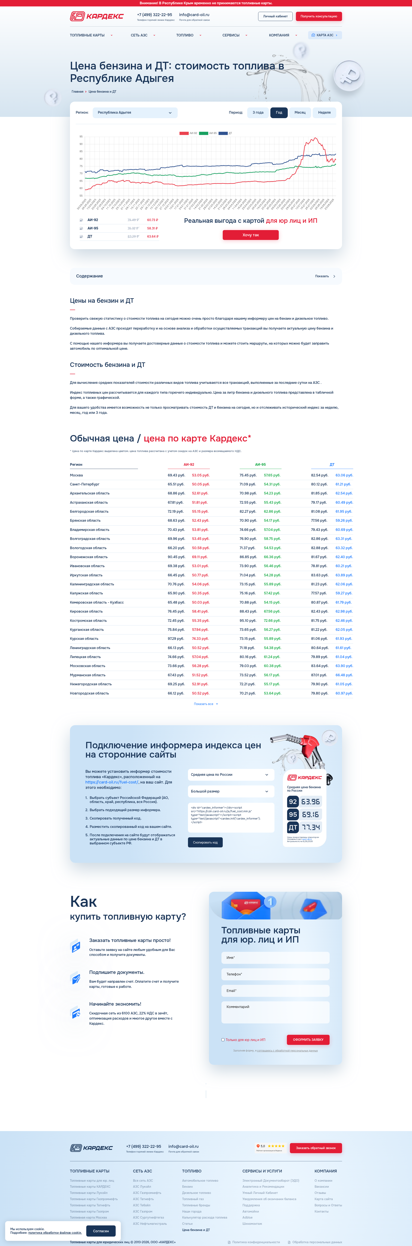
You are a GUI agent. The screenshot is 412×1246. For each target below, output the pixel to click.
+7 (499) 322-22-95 (154, 15)
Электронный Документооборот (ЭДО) (270, 1181)
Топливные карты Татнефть (90, 1205)
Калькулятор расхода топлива (204, 1217)
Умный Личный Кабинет (260, 1193)
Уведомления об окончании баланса (269, 1199)
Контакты (322, 1211)
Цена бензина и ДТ (196, 1230)
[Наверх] (394, 1228)
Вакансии (322, 1187)
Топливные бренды (196, 1205)
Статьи (187, 1224)
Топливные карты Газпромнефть (94, 1199)
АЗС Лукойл (142, 1187)
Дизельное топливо (196, 1193)
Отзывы (320, 1193)
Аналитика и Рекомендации (263, 1187)
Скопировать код (205, 842)
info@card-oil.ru (194, 15)
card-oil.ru (307, 839)
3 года (258, 112)
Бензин (187, 1187)
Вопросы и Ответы (328, 1205)
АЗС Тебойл (141, 1205)
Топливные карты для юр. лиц (92, 1181)
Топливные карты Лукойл (89, 1193)
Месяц (300, 112)
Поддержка (251, 1205)
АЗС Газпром (142, 1211)
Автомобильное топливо (200, 1181)
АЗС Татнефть (143, 1199)
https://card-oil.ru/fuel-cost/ (111, 782)
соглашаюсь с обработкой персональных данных (287, 1050)
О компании (323, 1181)
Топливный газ (193, 1199)
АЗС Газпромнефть (147, 1193)
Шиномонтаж (252, 1224)
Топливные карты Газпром (89, 1211)
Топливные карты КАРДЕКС (90, 1187)
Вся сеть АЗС (143, 1181)
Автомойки (250, 1211)
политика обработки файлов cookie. (55, 1233)
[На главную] (95, 16)
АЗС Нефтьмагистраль (150, 1224)
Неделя (324, 112)
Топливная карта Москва (88, 1217)
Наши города (191, 1211)
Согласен (101, 1231)
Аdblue (247, 1217)
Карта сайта (324, 1199)
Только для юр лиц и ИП (245, 1040)
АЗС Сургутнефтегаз (148, 1217)
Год (279, 112)
